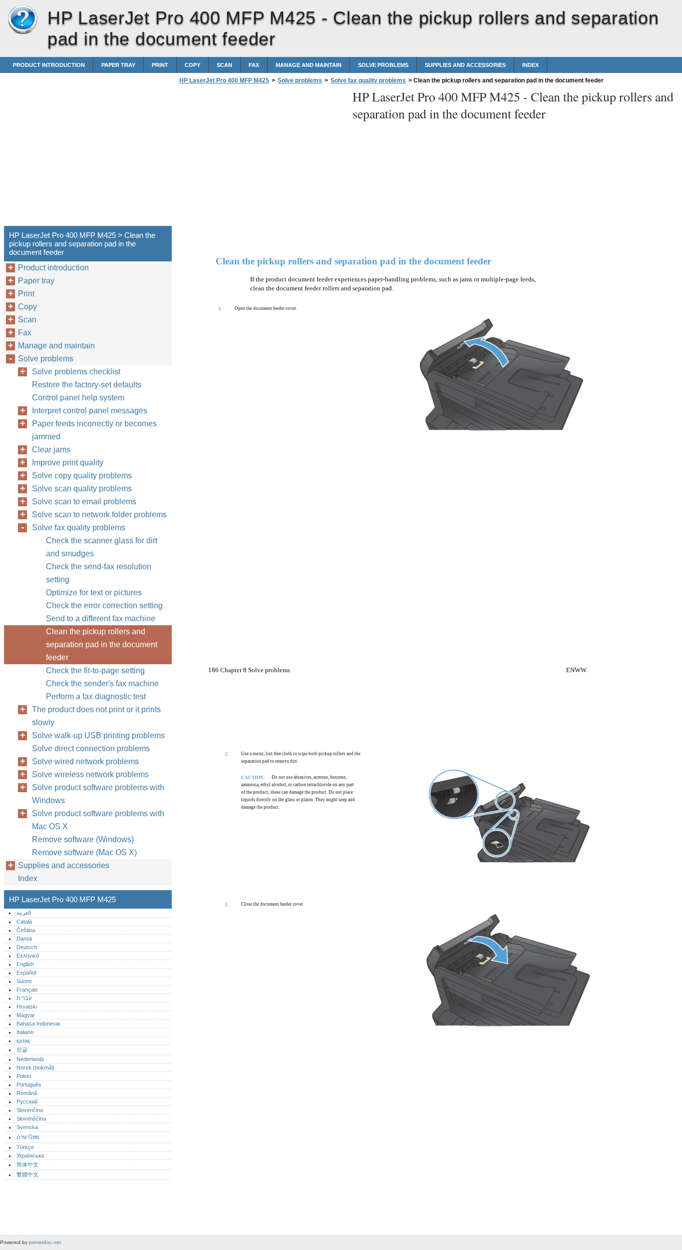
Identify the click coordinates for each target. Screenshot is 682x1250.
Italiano (24, 1032)
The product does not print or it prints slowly (96, 716)
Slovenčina (29, 1110)
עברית (23, 998)
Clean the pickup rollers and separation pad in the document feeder (101, 644)
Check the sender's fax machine (102, 683)
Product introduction (49, 65)
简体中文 (27, 1165)
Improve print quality (67, 462)
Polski (23, 1076)
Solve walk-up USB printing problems (98, 735)
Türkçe (25, 1147)
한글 (21, 1050)
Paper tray (118, 65)
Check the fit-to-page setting (95, 670)
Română (26, 1093)
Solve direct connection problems (91, 748)
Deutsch (26, 947)
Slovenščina (31, 1119)
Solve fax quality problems (368, 80)
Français (27, 990)
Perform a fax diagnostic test (96, 696)
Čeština (25, 930)
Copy (192, 65)
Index (530, 65)
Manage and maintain (308, 65)
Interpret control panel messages (89, 410)
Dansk (24, 939)
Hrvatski (26, 1007)
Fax (254, 65)
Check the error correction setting (104, 605)
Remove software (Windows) (83, 839)
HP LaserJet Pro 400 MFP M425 (22, 20)
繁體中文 (27, 1175)
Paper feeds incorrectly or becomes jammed (94, 430)
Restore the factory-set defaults (86, 384)
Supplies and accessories (465, 65)
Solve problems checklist (76, 371)
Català (24, 922)
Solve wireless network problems (90, 774)
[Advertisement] (260, 158)
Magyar (25, 1015)
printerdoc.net (45, 1242)
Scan (224, 65)
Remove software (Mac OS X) (84, 852)
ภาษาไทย (27, 1137)
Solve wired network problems (85, 761)
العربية (23, 913)
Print (160, 65)
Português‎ (28, 1085)
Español (26, 973)
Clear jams (51, 449)
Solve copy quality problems (82, 475)
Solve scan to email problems (84, 501)
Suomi (23, 981)
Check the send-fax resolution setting (98, 573)
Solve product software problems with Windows (98, 794)
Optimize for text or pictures (94, 592)
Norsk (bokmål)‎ (35, 1068)
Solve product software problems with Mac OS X (98, 820)
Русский (26, 1102)
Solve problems (383, 65)
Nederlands (30, 1059)
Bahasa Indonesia (38, 1024)
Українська (30, 1156)
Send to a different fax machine (100, 618)
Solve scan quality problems (82, 488)
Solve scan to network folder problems (99, 514)
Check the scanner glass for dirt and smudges (101, 547)
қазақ (23, 1041)
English (25, 964)
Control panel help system (78, 397)
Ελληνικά (27, 956)
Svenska (27, 1127)
